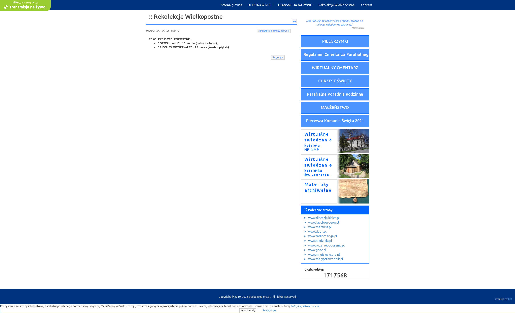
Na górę (277, 57)
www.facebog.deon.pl (323, 222)
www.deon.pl (317, 231)
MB (510, 299)
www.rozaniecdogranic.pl (326, 245)
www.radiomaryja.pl (322, 236)
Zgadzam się (248, 310)
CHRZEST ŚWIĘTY (335, 81)
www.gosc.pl (317, 250)
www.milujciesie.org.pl (324, 254)
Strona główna (231, 5)
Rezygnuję (269, 310)
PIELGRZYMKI (335, 41)
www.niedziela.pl (320, 240)
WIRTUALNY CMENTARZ (335, 67)
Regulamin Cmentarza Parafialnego (336, 54)
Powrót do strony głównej (274, 31)
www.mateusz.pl (320, 227)
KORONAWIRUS (259, 5)
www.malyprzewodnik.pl (325, 259)
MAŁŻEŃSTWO (335, 107)
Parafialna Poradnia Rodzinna (335, 94)
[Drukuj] (294, 21)
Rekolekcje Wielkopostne (336, 5)
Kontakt (366, 5)
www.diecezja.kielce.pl (324, 218)
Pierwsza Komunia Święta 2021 (335, 120)
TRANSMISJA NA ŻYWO (294, 5)
